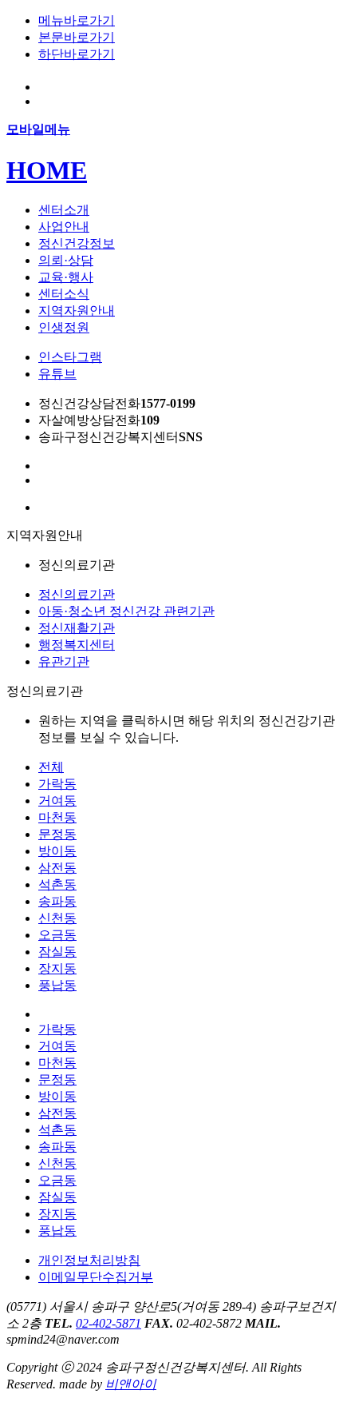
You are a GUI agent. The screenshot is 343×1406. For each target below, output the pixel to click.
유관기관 (63, 661)
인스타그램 (70, 357)
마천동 (57, 817)
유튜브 (57, 373)
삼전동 (57, 867)
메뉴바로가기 (76, 20)
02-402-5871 (108, 1323)
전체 (51, 767)
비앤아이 (130, 1384)
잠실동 (57, 951)
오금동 (57, 935)
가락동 (57, 784)
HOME (46, 170)
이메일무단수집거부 (95, 1277)
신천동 (57, 918)
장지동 (57, 968)
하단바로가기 (76, 54)
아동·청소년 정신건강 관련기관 (126, 611)
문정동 (57, 834)
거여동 (57, 800)
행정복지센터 (76, 644)
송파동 (57, 901)
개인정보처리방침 (89, 1260)
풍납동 (57, 985)
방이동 (57, 851)
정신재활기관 (76, 628)
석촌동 (57, 884)
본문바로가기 (76, 37)
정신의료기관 (76, 594)
